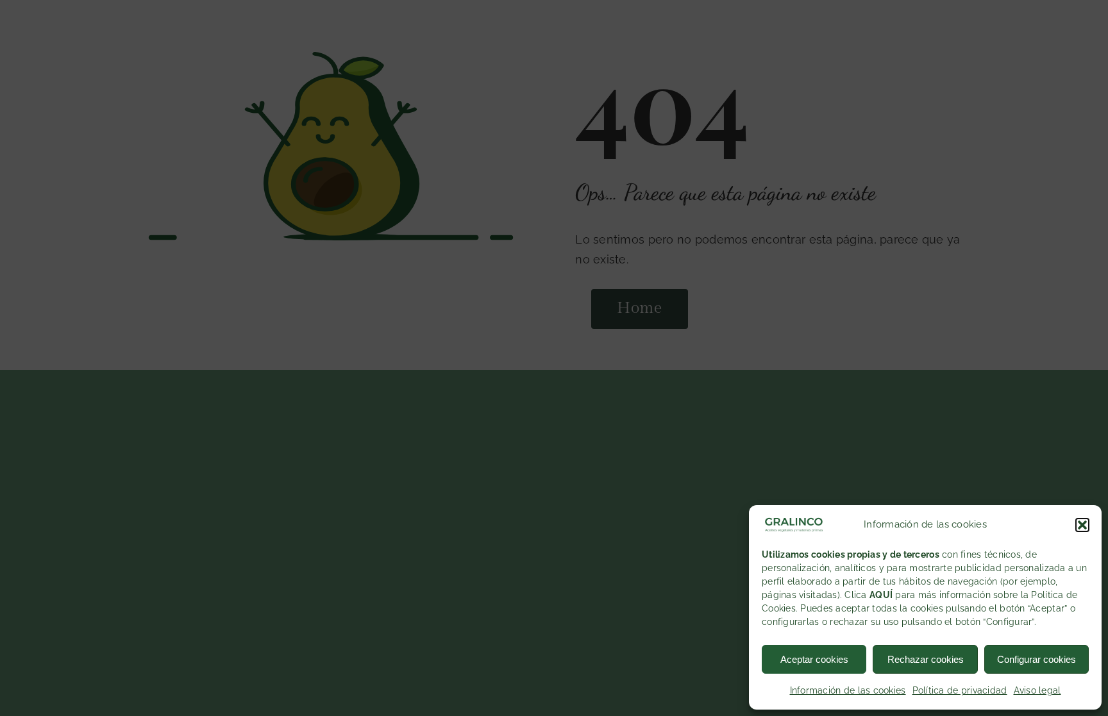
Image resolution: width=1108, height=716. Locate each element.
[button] (1082, 525)
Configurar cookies (1036, 659)
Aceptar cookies (814, 659)
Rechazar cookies (925, 659)
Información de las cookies (848, 690)
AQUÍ (881, 595)
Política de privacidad (959, 690)
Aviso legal (1037, 690)
